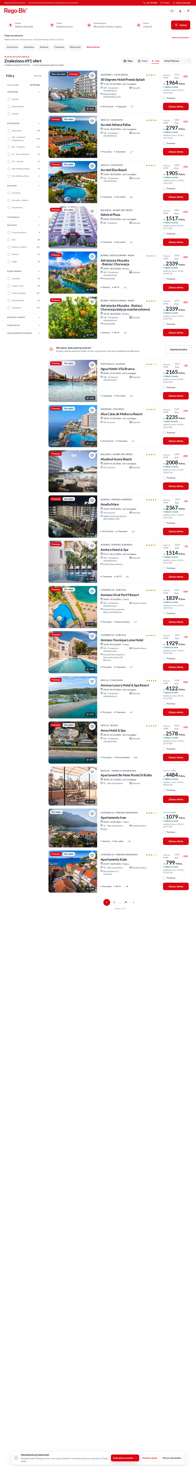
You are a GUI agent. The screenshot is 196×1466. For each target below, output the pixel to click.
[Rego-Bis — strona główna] (16, 10)
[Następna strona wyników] (133, 902)
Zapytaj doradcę (178, 349)
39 (126, 902)
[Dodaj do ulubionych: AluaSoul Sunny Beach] (92, 455)
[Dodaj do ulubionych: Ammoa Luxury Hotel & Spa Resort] (92, 681)
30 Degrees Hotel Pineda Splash (123, 79)
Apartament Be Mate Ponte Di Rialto (126, 775)
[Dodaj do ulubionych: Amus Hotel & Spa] (92, 726)
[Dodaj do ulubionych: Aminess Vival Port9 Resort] (92, 591)
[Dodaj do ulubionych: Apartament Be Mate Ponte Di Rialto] (92, 771)
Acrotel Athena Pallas (116, 125)
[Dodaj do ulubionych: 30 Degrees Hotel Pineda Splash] (92, 75)
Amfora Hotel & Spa (114, 549)
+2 (125, 287)
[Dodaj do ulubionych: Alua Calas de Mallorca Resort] (92, 410)
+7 (131, 106)
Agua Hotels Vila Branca (117, 369)
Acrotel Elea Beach (114, 170)
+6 (131, 196)
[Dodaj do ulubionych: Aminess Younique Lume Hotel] (92, 636)
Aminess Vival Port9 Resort (120, 595)
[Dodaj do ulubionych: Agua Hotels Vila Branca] (92, 364)
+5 (131, 242)
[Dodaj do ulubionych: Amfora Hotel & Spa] (92, 545)
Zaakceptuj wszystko (123, 1458)
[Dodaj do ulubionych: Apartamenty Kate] (92, 855)
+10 (135, 757)
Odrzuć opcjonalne (171, 1458)
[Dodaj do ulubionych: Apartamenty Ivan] (92, 813)
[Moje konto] (180, 10)
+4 (131, 395)
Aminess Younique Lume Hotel (122, 640)
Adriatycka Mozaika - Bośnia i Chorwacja (115, 262)
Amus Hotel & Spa (113, 730)
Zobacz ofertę (176, 106)
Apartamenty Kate (114, 859)
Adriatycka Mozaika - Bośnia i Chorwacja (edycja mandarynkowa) (125, 307)
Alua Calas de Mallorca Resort (122, 414)
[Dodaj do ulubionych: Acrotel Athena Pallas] (92, 120)
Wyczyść (38, 76)
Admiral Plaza (110, 214)
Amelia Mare (110, 504)
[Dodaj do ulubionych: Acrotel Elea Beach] (92, 166)
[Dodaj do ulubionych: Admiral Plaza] (92, 211)
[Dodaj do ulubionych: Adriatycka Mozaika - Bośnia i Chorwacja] (92, 256)
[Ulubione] (172, 10)
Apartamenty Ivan (113, 817)
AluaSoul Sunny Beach (116, 459)
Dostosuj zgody (149, 1458)
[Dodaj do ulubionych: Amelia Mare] (92, 500)
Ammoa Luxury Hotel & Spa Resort (125, 685)
